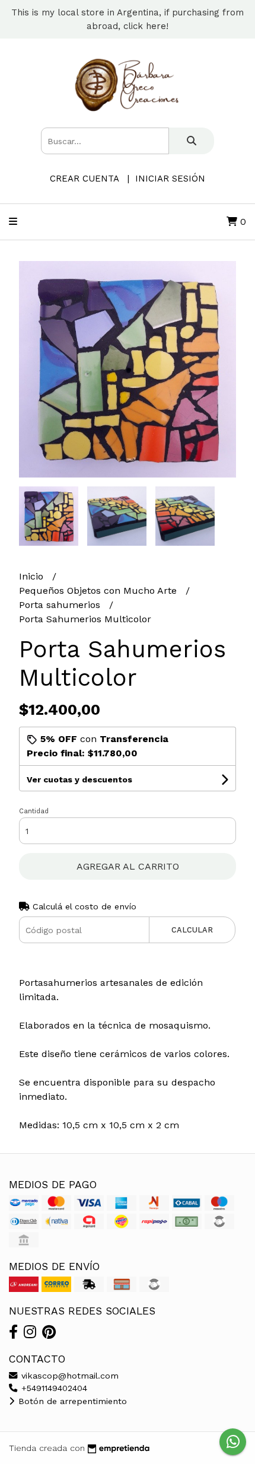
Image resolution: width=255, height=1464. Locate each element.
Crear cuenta (84, 178)
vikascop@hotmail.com (68, 1375)
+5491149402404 (52, 1388)
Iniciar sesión (170, 178)
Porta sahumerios (61, 604)
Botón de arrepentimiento (71, 1401)
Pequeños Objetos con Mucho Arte (99, 590)
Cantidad (34, 811)
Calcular (192, 929)
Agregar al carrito (127, 866)
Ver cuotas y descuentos (79, 779)
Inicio (32, 576)
